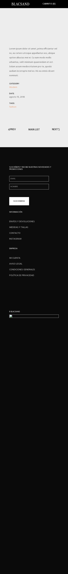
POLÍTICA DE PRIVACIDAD (21, 275)
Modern (13, 87)
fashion (12, 107)
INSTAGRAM (15, 239)
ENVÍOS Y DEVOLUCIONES (22, 221)
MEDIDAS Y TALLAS (18, 227)
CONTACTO (14, 233)
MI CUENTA (14, 258)
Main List (34, 129)
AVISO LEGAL (15, 264)
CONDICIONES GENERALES (22, 270)
